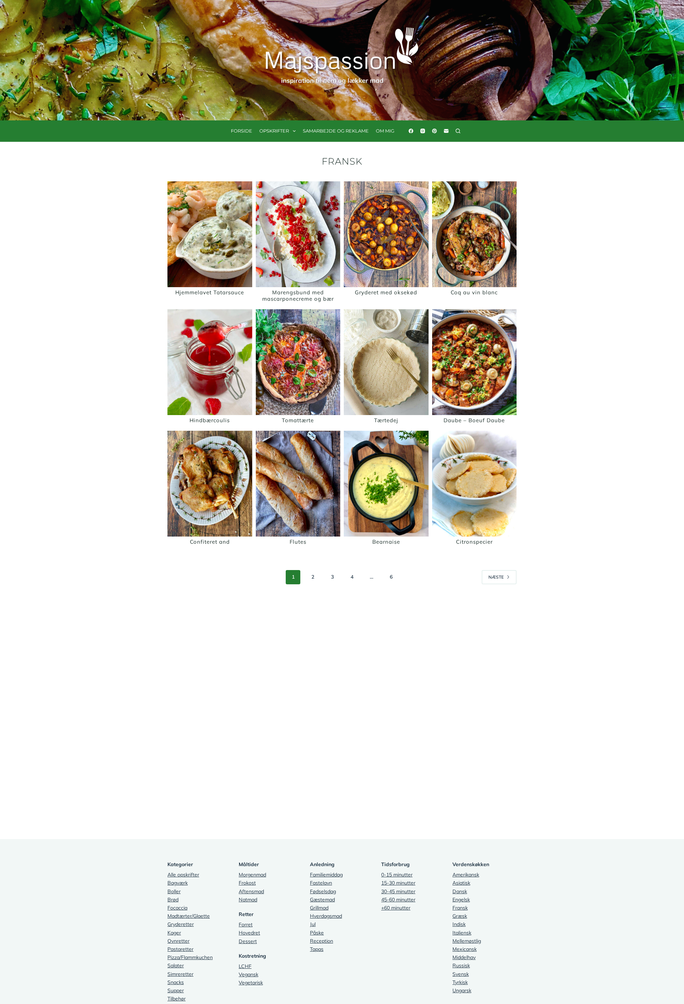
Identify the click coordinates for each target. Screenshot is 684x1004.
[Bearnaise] (386, 484)
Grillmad (319, 908)
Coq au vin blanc (474, 292)
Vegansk (248, 974)
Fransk (460, 908)
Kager (174, 933)
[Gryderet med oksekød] (386, 234)
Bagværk (177, 883)
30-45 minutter (398, 891)
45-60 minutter (398, 899)
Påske (317, 933)
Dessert (248, 941)
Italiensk (461, 933)
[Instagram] (422, 131)
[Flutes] (298, 484)
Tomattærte (298, 420)
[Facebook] (411, 131)
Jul (313, 924)
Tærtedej (386, 420)
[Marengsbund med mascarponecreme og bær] (298, 234)
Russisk (461, 965)
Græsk (459, 916)
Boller (174, 891)
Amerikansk (465, 874)
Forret (246, 924)
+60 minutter (395, 908)
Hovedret (249, 933)
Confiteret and (210, 541)
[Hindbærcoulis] (209, 362)
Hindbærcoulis (210, 420)
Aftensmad (251, 891)
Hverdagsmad (326, 916)
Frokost (247, 883)
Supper (175, 990)
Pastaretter (180, 949)
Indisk (459, 924)
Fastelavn (321, 883)
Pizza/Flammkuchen (190, 957)
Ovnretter (178, 941)
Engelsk (461, 899)
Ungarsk (461, 990)
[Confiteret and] (209, 484)
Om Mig (385, 131)
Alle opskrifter (183, 874)
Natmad (248, 899)
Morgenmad (252, 874)
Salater (175, 965)
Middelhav (464, 957)
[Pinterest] (434, 131)
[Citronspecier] (474, 484)
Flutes (298, 541)
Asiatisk (461, 883)
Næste (496, 577)
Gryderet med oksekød (386, 292)
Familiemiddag (326, 874)
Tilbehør (176, 998)
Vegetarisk (251, 982)
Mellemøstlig (466, 941)
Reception (321, 941)
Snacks (175, 982)
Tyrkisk (460, 982)
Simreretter (180, 974)
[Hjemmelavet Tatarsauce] (209, 234)
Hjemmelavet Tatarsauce (209, 292)
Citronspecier (474, 541)
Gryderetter (180, 924)
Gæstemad (322, 899)
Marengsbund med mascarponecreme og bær (298, 295)
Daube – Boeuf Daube (474, 420)
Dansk (459, 891)
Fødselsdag (323, 891)
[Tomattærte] (298, 362)
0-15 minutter (397, 874)
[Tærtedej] (386, 362)
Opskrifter (274, 131)
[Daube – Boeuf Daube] (474, 362)
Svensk (460, 974)
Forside (241, 131)
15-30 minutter (398, 883)
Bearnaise (386, 541)
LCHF (245, 966)
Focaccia (177, 908)
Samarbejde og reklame (336, 131)
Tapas (316, 949)
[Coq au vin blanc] (474, 234)
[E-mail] (446, 131)
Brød (172, 899)
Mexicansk (464, 949)
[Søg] (458, 131)
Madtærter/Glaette (188, 916)
